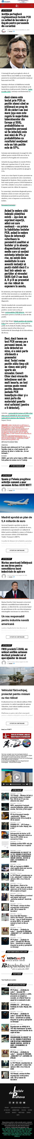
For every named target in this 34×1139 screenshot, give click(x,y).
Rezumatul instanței (8, 205)
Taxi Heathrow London (8, 980)
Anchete (14, 1112)
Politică (24, 1110)
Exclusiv (7, 1112)
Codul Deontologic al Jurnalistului (20, 1107)
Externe (30, 1110)
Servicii (29, 1112)
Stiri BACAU (28, 1129)
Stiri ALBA (5, 1129)
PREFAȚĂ (6, 1107)
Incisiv (10, 31)
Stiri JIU (24, 1132)
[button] (17, 777)
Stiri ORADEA (24, 1133)
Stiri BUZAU (6, 1130)
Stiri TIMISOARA (13, 1135)
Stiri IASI (19, 1132)
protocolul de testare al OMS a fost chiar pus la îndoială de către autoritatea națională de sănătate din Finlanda (17, 415)
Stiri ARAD (12, 1129)
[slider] (15, 784)
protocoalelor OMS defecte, (14, 312)
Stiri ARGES (20, 1129)
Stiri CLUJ (25, 1130)
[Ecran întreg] (30, 784)
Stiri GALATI (12, 1132)
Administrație (15, 1110)
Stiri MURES (16, 1133)
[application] (17, 777)
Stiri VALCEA (23, 1135)
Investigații (21, 1112)
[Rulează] (4, 784)
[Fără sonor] (27, 784)
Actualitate (7, 1110)
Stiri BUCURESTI (16, 1130)
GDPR (18, 1115)
